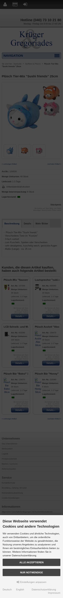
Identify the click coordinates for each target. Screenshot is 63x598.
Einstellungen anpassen (32, 582)
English (20, 589)
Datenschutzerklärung (44, 589)
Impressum (54, 592)
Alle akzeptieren (31, 562)
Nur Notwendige (31, 572)
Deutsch (7, 589)
